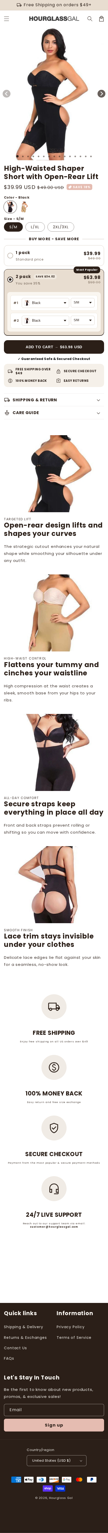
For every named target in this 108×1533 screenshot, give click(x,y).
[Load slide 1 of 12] (75, 156)
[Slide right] (101, 94)
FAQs (9, 1358)
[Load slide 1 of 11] (70, 156)
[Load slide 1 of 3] (28, 156)
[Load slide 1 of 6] (43, 156)
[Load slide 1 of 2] (22, 156)
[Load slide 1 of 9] (59, 156)
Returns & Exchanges (25, 1337)
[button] (6, 18)
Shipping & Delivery (23, 1326)
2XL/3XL (61, 227)
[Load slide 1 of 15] (91, 156)
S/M (13, 227)
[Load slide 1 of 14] (85, 156)
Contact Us (15, 1348)
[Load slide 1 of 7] (49, 156)
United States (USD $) (51, 1460)
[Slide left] (6, 94)
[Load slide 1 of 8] (54, 156)
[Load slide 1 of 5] (38, 156)
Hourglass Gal (61, 1498)
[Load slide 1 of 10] (64, 156)
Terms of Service (74, 1337)
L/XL (35, 227)
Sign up (54, 1425)
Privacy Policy (71, 1326)
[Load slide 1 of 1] (17, 156)
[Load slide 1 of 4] (33, 156)
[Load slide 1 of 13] (80, 156)
